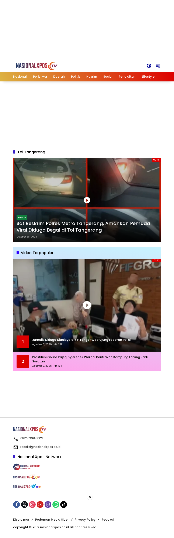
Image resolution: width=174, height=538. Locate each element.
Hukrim (22, 217)
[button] (149, 65)
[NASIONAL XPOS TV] (40, 65)
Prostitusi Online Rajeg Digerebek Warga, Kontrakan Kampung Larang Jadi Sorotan (89, 359)
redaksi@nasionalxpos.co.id (40, 447)
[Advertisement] (87, 29)
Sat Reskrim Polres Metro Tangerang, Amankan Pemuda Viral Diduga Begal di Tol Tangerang (83, 226)
